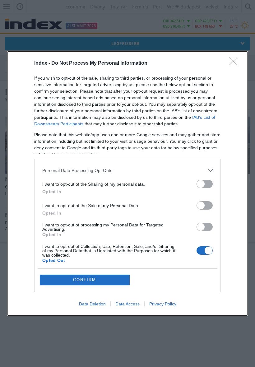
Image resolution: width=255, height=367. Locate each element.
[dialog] (127, 183)
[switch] (205, 184)
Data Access (127, 303)
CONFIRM (84, 279)
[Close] (235, 63)
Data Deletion (92, 303)
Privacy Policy (162, 303)
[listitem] (127, 170)
